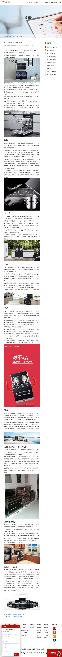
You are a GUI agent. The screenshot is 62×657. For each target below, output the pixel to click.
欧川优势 (39, 635)
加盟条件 (39, 632)
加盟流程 (39, 630)
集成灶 (24, 627)
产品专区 (31, 2)
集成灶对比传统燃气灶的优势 (15, 616)
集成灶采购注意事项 (50, 59)
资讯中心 (36, 2)
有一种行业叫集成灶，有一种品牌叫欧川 (51, 56)
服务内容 (46, 627)
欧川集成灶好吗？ (50, 65)
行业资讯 (20, 36)
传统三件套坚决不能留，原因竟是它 (51, 75)
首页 (27, 2)
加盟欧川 (41, 2)
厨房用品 (24, 635)
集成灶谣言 (48, 68)
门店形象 (39, 627)
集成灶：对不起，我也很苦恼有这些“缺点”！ (51, 47)
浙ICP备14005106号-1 (20, 653)
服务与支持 (47, 2)
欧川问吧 (46, 635)
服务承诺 (46, 630)
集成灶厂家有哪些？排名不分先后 (16, 614)
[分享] (60, 3)
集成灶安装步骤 (49, 50)
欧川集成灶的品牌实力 (51, 62)
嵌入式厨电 (24, 632)
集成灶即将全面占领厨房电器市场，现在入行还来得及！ (51, 53)
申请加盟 (39, 637)
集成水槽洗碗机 (24, 630)
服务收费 (46, 632)
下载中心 (46, 637)
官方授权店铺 (54, 2)
